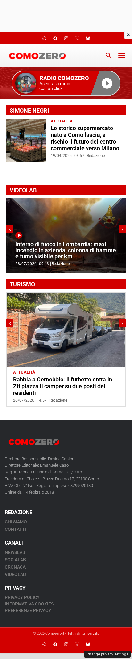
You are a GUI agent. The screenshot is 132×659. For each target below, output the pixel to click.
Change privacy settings (107, 654)
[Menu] (121, 55)
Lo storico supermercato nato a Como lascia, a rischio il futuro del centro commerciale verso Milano (85, 138)
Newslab (15, 552)
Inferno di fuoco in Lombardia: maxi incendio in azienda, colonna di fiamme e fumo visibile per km (65, 250)
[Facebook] (55, 644)
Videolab (15, 574)
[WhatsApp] (44, 644)
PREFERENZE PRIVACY (28, 610)
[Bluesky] (88, 644)
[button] (66, 83)
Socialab (15, 559)
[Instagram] (66, 644)
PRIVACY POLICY (22, 597)
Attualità (62, 121)
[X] (77, 644)
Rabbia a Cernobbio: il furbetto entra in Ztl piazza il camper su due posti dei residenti (62, 386)
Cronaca (15, 567)
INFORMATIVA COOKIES (29, 603)
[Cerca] (108, 55)
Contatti (15, 529)
